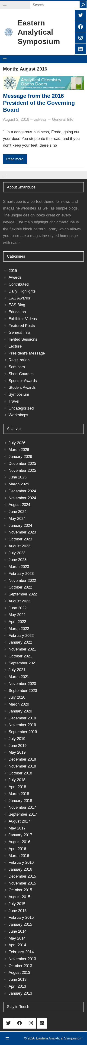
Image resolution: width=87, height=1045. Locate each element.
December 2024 (22, 491)
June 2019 (17, 745)
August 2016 (19, 842)
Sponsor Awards (23, 381)
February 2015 (21, 917)
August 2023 (19, 546)
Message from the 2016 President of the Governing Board (39, 103)
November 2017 (22, 807)
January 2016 (20, 869)
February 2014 (21, 952)
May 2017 (17, 828)
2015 (13, 270)
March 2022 (19, 628)
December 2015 (22, 876)
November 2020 (22, 683)
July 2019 (17, 739)
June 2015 (17, 911)
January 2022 (20, 642)
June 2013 (17, 979)
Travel (14, 401)
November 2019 (22, 725)
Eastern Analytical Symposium (39, 32)
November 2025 (22, 470)
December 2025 (22, 463)
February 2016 (21, 862)
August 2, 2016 (16, 119)
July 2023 (17, 553)
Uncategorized (21, 408)
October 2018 (20, 773)
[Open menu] (4, 5)
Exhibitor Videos (23, 319)
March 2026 (19, 449)
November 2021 (22, 649)
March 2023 (19, 566)
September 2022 (23, 594)
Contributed (19, 284)
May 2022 (17, 615)
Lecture (15, 346)
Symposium (19, 394)
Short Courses (21, 374)
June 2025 (17, 477)
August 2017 (19, 821)
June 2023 (17, 560)
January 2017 (20, 835)
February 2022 (21, 635)
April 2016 (17, 849)
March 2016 (19, 856)
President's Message (27, 353)
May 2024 (17, 518)
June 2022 (17, 608)
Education (17, 312)
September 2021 (23, 663)
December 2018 (22, 759)
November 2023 (22, 532)
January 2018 (20, 800)
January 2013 (20, 993)
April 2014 (17, 945)
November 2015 (22, 883)
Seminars (17, 367)
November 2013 (22, 959)
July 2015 (17, 904)
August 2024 (19, 504)
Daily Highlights (22, 291)
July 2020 (17, 697)
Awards (15, 277)
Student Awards (22, 387)
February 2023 (21, 573)
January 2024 (20, 525)
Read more (14, 159)
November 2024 (22, 498)
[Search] (83, 4)
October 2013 (20, 966)
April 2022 (17, 622)
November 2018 (22, 766)
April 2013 (17, 986)
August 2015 (19, 897)
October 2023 (20, 539)
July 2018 (17, 780)
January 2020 (20, 711)
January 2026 (20, 456)
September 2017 (23, 814)
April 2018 (17, 787)
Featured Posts (22, 326)
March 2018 (19, 794)
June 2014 (17, 931)
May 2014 (17, 938)
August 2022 (19, 601)
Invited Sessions (23, 339)
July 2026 (17, 443)
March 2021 (19, 677)
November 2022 (22, 580)
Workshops (18, 415)
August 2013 (19, 972)
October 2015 (20, 890)
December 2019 (22, 718)
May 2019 (17, 752)
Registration (19, 360)
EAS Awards (19, 298)
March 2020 (19, 704)
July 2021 (17, 670)
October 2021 (20, 656)
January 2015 (20, 924)
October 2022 (20, 587)
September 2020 (23, 690)
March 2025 (19, 484)
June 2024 (17, 511)
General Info (62, 119)
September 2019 (23, 732)
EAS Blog (17, 305)
